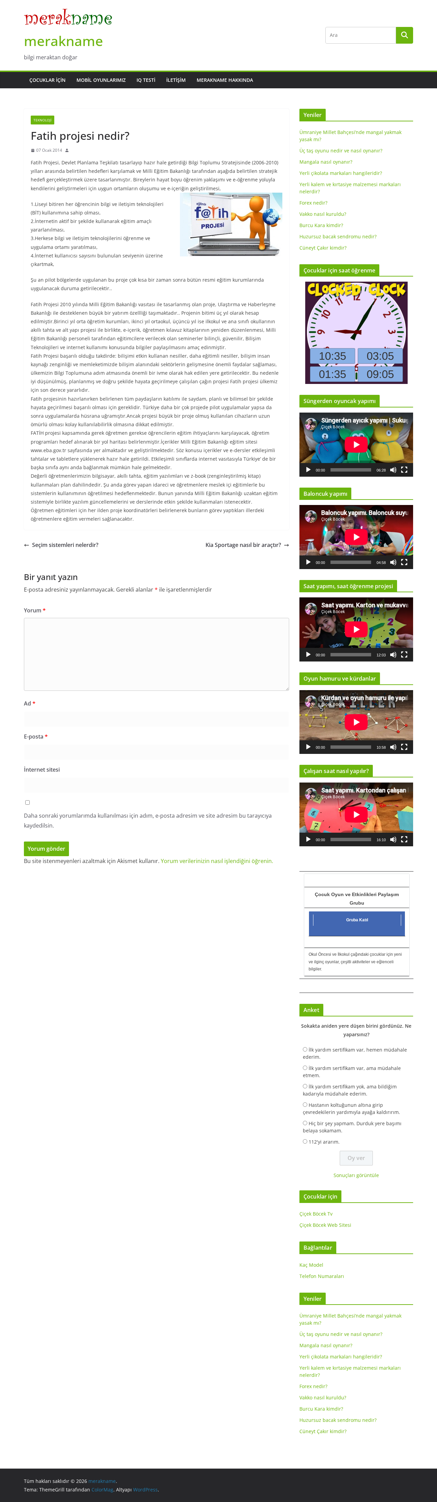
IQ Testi (146, 80)
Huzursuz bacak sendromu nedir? (338, 236)
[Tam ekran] (404, 469)
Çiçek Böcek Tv (316, 1213)
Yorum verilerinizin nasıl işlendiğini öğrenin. (217, 861)
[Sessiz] (393, 469)
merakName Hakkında (225, 80)
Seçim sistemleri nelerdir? (65, 545)
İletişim (176, 80)
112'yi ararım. (324, 1142)
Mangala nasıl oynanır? (325, 162)
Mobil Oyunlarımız (101, 80)
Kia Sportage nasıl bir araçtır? (243, 545)
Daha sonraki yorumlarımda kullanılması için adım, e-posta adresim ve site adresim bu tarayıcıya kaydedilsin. (148, 820)
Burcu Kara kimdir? (321, 225)
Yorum (35, 610)
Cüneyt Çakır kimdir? (323, 247)
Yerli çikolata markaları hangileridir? (340, 173)
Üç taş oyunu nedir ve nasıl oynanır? (340, 150)
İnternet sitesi (42, 769)
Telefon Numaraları (321, 1276)
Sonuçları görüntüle (356, 1175)
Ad (30, 703)
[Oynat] (308, 469)
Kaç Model (311, 1265)
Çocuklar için (47, 80)
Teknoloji (42, 120)
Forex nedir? (313, 202)
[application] (356, 444)
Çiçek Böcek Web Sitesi (325, 1225)
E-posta (36, 736)
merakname (63, 40)
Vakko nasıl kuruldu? (322, 214)
